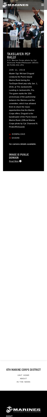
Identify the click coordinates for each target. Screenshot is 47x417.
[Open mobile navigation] (43, 5)
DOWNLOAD (18, 134)
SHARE (15, 138)
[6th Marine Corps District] (15, 5)
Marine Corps (23, 409)
